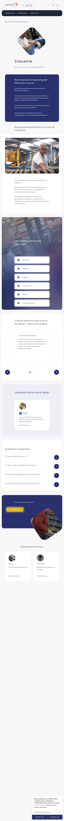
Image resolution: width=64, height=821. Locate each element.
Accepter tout (54, 817)
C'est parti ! (15, 509)
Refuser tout (40, 817)
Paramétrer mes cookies (42, 812)
